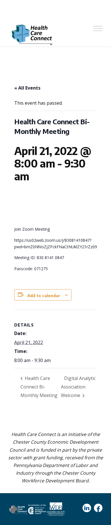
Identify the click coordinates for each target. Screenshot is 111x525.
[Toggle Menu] (97, 28)
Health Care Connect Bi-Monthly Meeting (38, 386)
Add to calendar (43, 295)
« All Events (27, 88)
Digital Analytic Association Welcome (78, 386)
